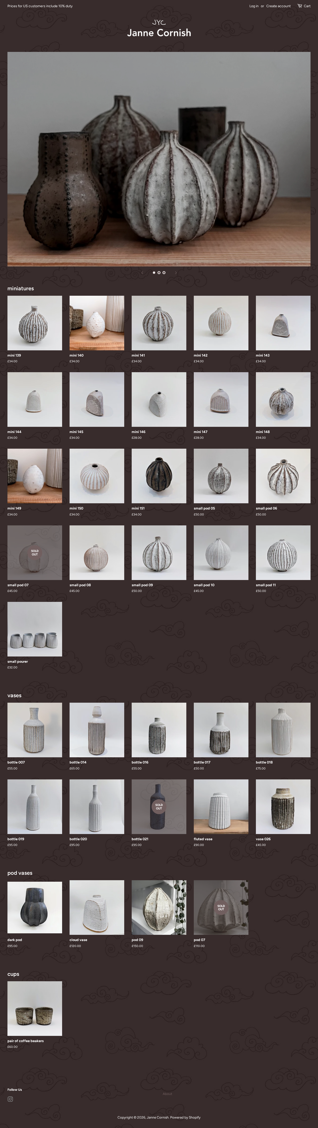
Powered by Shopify (185, 1117)
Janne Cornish (158, 1117)
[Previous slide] (142, 272)
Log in (254, 6)
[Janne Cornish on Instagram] (10, 1100)
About (167, 1094)
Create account (278, 6)
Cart (307, 6)
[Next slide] (175, 272)
